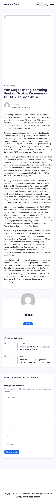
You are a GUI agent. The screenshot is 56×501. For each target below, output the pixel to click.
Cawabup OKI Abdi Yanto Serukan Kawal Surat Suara (35, 348)
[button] (40, 4)
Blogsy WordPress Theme (28, 496)
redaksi (16, 105)
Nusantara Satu (10, 4)
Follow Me (28, 323)
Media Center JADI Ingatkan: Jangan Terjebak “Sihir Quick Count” (36, 361)
